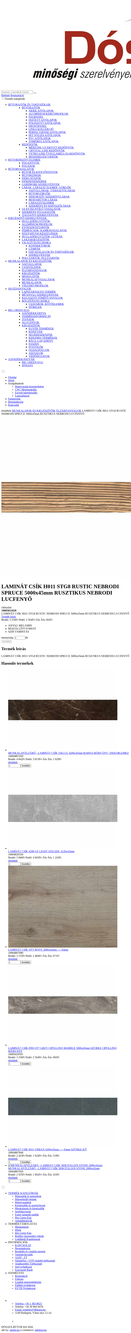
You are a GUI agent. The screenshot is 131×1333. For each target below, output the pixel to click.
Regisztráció (17, 95)
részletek (13, 762)
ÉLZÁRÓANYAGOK (68, 410)
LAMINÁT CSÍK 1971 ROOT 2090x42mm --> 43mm (38, 949)
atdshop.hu (41, 1330)
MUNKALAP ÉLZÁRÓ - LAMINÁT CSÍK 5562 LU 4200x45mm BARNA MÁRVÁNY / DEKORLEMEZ (68, 753)
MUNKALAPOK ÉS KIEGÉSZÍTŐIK (34, 410)
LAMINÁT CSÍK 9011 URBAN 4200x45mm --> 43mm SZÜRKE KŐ (47, 1149)
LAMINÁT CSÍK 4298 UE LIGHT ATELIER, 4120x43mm (41, 851)
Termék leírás (8, 616)
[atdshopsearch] (35, 92)
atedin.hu (15, 1330)
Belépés (5, 95)
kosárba (7, 641)
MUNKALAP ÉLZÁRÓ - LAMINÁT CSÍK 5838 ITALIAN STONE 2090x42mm (54, 1168)
